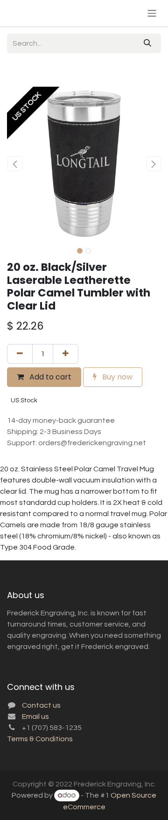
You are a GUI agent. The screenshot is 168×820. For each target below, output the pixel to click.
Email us (35, 716)
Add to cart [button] (49, 377)
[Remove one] (20, 354)
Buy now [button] (116, 377)
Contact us (41, 705)
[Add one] (65, 354)
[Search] (147, 43)
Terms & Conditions (40, 739)
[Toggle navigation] (152, 13)
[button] (14, 163)
